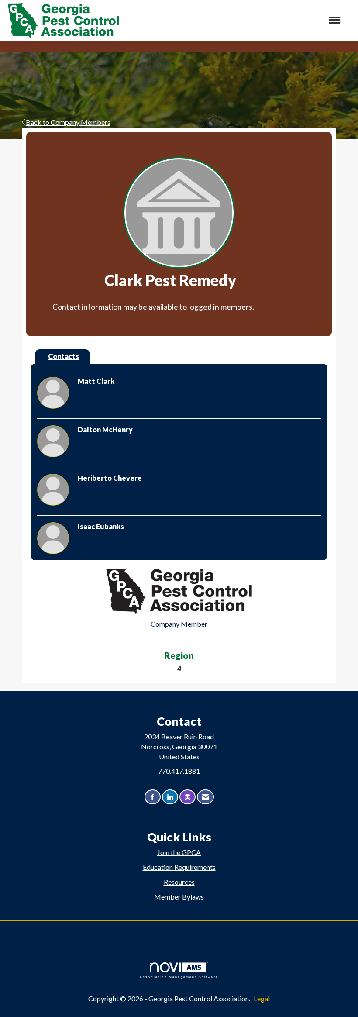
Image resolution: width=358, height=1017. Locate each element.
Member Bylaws (179, 897)
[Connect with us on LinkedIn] (170, 797)
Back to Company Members (68, 122)
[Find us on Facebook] (153, 797)
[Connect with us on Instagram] (187, 797)
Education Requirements (179, 867)
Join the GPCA (179, 852)
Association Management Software (179, 977)
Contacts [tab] (63, 356)
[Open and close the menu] (234, 20)
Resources (179, 882)
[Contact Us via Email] (205, 797)
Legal (262, 998)
